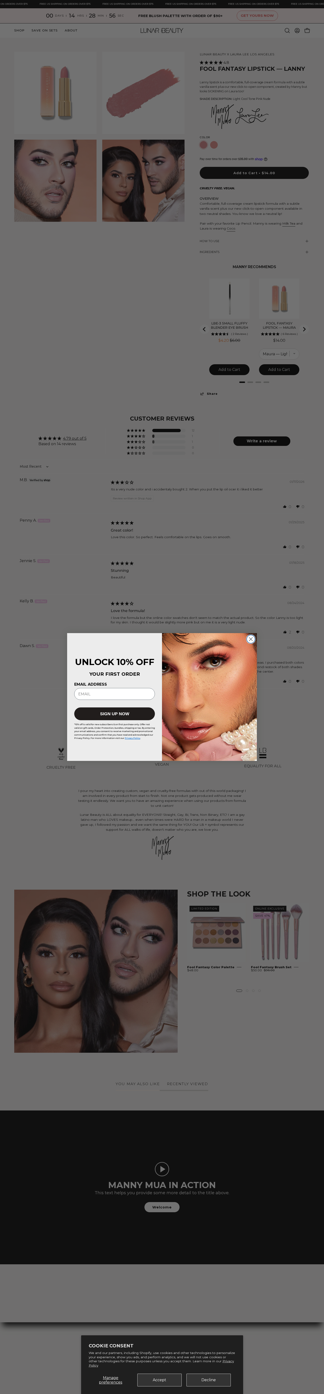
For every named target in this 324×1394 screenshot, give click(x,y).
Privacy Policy (132, 738)
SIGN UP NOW (114, 713)
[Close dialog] (251, 639)
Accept (159, 1380)
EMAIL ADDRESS (90, 684)
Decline (208, 1380)
